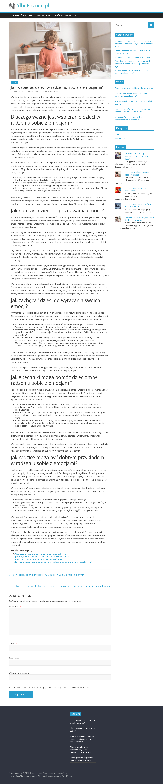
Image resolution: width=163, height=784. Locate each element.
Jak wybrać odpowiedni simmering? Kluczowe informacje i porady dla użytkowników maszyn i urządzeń (134, 44)
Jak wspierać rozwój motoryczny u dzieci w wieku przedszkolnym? (46, 574)
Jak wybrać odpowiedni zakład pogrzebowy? (133, 57)
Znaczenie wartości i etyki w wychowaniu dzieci (134, 88)
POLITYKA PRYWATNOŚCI (40, 15)
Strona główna (18, 15)
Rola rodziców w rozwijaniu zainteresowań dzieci (39, 559)
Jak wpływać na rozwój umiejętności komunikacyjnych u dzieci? (138, 156)
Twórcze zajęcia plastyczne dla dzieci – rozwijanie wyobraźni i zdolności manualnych (63, 586)
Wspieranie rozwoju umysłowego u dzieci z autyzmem (41, 553)
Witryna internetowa (19, 673)
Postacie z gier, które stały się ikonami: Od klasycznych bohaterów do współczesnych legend (132, 64)
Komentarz (15, 606)
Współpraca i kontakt (65, 15)
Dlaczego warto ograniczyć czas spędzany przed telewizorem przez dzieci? (81, 750)
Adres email (15, 658)
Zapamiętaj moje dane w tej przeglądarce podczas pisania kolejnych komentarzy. (50, 687)
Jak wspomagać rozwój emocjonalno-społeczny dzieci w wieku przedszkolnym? (53, 562)
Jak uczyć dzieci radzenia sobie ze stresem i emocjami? (42, 556)
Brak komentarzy (53, 91)
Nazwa (13, 643)
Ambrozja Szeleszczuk (36, 91)
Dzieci (14, 83)
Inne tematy (120, 138)
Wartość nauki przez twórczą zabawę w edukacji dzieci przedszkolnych (82, 739)
